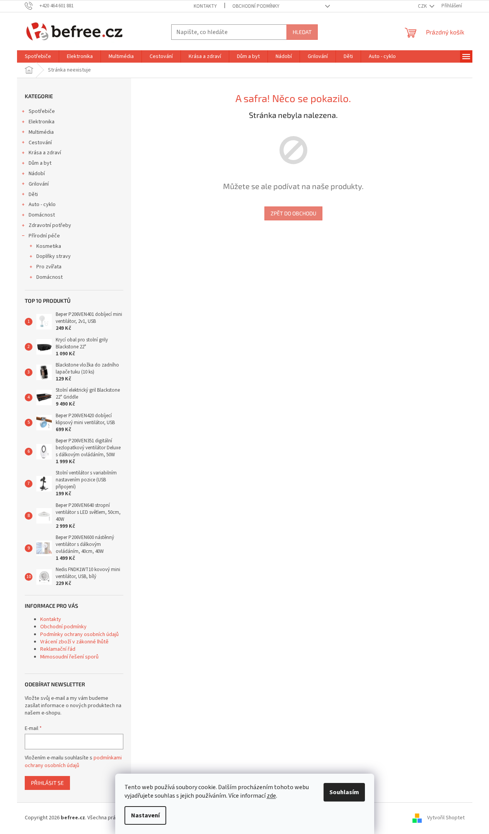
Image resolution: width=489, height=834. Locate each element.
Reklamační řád (57, 649)
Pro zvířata (48, 267)
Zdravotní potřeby (50, 225)
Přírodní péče (44, 236)
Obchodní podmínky (255, 6)
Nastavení (145, 815)
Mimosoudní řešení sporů (69, 657)
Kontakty (205, 6)
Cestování (40, 143)
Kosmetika (48, 246)
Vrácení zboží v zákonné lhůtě (74, 642)
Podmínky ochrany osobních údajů (79, 634)
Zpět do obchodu (293, 213)
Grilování (39, 184)
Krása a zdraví (45, 153)
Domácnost (42, 215)
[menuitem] (38, 56)
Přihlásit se (47, 782)
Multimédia (41, 132)
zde (271, 795)
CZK (423, 6)
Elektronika (42, 122)
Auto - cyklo (42, 204)
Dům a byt (40, 163)
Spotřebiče (42, 111)
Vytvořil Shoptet (446, 818)
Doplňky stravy (53, 256)
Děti (33, 194)
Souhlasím (344, 792)
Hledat (302, 32)
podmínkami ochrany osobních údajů (73, 761)
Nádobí (37, 173)
